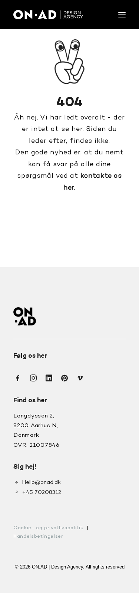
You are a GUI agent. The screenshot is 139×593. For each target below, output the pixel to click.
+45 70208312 (41, 492)
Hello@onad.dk (41, 482)
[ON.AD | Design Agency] (48, 14)
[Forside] (24, 316)
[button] (122, 14)
